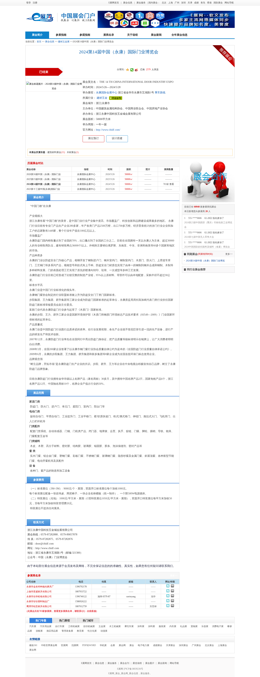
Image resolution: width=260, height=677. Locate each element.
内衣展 (172, 626)
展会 (131, 645)
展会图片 (150, 663)
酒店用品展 (52, 631)
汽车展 (32, 626)
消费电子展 (217, 626)
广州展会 (196, 645)
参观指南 (85, 34)
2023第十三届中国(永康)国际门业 (43, 189)
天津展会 (170, 645)
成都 (196, 2)
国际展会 (218, 2)
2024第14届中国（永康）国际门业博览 (205, 260)
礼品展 (183, 626)
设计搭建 (117, 138)
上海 (170, 2)
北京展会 (209, 645)
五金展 (102, 626)
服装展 (162, 626)
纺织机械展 (89, 626)
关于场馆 (132, 34)
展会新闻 (156, 34)
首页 (39, 41)
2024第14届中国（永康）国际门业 (43, 184)
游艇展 (39, 631)
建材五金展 (63, 41)
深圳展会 (183, 645)
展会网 (122, 645)
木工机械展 (115, 626)
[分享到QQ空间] (127, 69)
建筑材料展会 (54, 152)
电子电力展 (143, 645)
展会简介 (37, 34)
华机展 (103, 645)
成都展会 (157, 645)
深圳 (183, 2)
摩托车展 (129, 626)
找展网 (75, 645)
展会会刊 (124, 663)
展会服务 (141, 2)
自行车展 (59, 626)
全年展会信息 (179, 34)
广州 (177, 2)
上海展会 (222, 645)
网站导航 (229, 2)
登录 (28, 2)
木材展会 (71, 152)
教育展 (80, 631)
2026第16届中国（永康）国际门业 (43, 174)
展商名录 (108, 34)
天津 (190, 2)
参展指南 (61, 34)
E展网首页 (113, 2)
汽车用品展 (45, 626)
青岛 (203, 2)
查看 (171, 184)
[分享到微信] (132, 69)
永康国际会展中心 (106, 92)
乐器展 (204, 626)
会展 (112, 645)
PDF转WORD (89, 645)
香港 (209, 2)
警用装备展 (67, 631)
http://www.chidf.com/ (108, 129)
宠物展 (194, 626)
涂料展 (140, 626)
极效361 (33, 645)
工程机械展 (74, 626)
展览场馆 (137, 663)
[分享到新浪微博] (136, 69)
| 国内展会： (154, 2)
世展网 (64, 645)
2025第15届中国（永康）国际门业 (43, 179)
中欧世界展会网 (49, 645)
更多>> (173, 575)
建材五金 (102, 97)
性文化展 (92, 631)
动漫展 (103, 631)
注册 (35, 2)
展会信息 (127, 2)
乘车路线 (159, 92)
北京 (164, 2)
